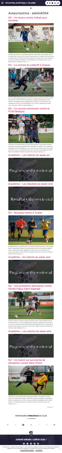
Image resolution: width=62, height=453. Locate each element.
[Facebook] (24, 443)
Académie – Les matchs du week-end (29, 331)
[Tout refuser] (59, 449)
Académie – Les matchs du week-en (29, 155)
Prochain (50, 407)
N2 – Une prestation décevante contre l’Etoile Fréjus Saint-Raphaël (30, 287)
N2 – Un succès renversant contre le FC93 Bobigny (29, 110)
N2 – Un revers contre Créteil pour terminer (27, 19)
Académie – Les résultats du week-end (30, 183)
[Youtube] (38, 443)
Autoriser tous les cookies (27, 450)
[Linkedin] (34, 443)
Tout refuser (39, 450)
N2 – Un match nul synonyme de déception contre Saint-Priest (26, 361)
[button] (31, 8)
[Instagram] (27, 443)
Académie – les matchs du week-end (29, 257)
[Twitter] (31, 443)
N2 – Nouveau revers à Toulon (25, 212)
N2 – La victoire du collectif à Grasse (29, 65)
